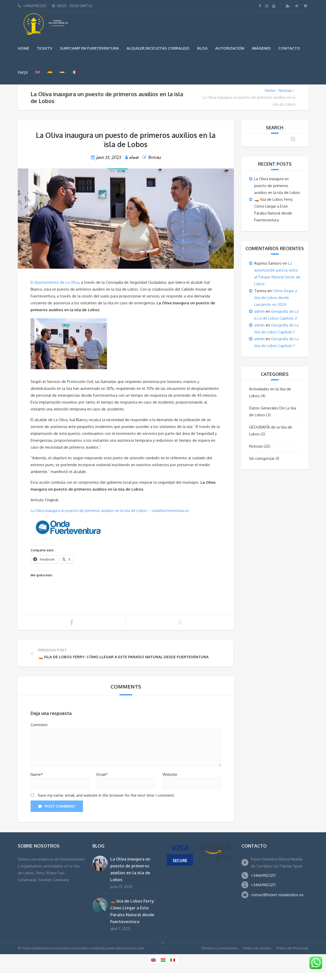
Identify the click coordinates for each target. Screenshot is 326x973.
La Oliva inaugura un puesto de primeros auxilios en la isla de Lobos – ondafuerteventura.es (110, 510)
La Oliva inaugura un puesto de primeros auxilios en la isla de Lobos (277, 185)
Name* (37, 774)
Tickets (44, 48)
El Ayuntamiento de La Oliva (55, 282)
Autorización (229, 48)
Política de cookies (257, 948)
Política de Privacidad (292, 948)
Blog (202, 48)
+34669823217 (263, 875)
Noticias (285, 90)
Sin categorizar (262, 458)
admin (259, 311)
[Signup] (288, 6)
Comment (39, 724)
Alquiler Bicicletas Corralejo (158, 48)
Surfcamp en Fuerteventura (89, 48)
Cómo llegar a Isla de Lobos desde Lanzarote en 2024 (275, 297)
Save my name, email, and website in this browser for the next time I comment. (106, 795)
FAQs (23, 72)
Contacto (289, 48)
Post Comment (60, 806)
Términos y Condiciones (219, 948)
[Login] (297, 6)
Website (169, 774)
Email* (102, 774)
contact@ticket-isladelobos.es (277, 894)
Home (23, 48)
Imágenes (261, 48)
